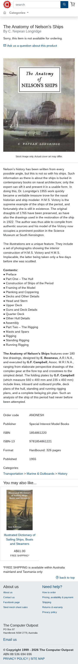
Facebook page (11, 602)
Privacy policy (49, 612)
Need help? (52, 587)
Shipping (46, 602)
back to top (67, 577)
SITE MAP (38, 658)
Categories (17, 12)
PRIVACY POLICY (15, 658)
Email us (10, 639)
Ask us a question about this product (31, 45)
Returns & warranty (52, 607)
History (62, 473)
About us (8, 592)
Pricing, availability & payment (57, 597)
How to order (49, 592)
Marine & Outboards (40, 473)
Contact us (9, 597)
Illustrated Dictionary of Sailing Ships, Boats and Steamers (19, 539)
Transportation (13, 473)
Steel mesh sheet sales (15, 607)
